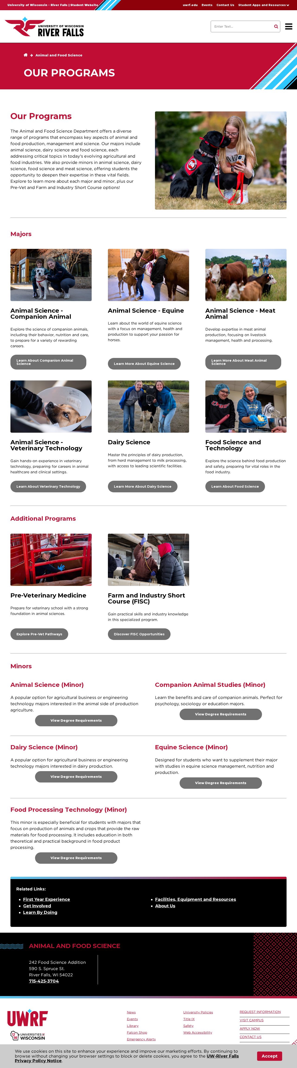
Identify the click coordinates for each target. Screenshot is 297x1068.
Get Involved (37, 906)
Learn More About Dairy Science (142, 486)
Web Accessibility (197, 1032)
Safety (188, 1026)
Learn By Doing (40, 912)
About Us (165, 906)
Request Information (260, 1012)
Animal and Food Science (59, 55)
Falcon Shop (137, 1032)
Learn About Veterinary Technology (48, 486)
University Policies (198, 1012)
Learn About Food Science (235, 486)
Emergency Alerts (141, 1039)
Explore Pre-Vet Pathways (39, 634)
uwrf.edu (190, 5)
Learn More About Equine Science (144, 364)
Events (207, 5)
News (131, 1012)
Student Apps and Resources (262, 5)
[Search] (276, 26)
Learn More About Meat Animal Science (239, 362)
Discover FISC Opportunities (139, 634)
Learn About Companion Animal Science (44, 362)
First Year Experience (46, 899)
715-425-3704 (44, 981)
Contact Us (225, 5)
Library (133, 1026)
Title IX (189, 1019)
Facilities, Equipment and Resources (195, 899)
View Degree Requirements (76, 720)
